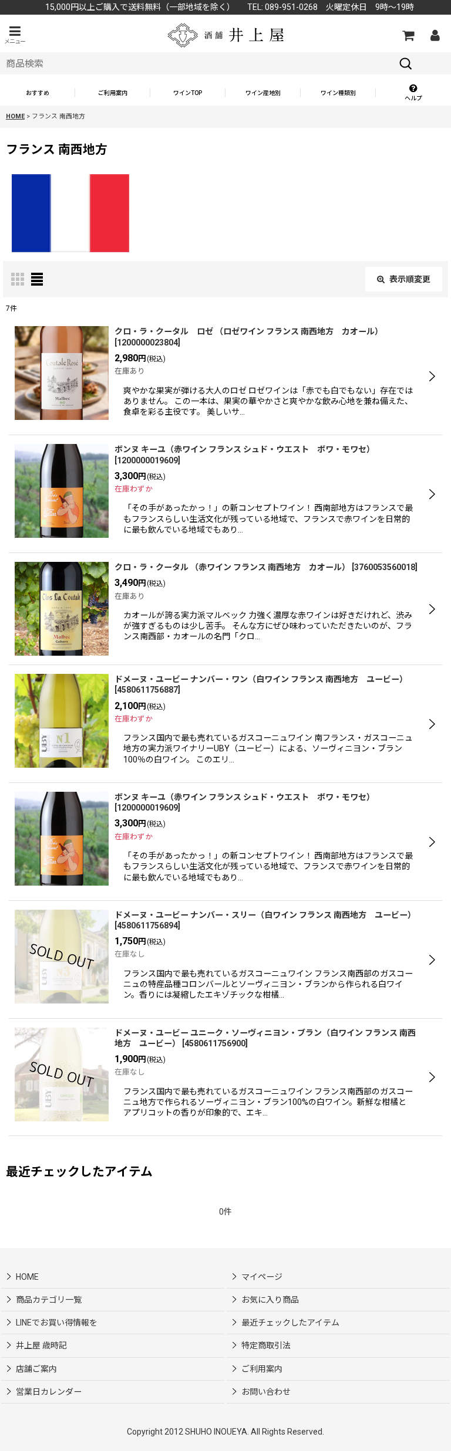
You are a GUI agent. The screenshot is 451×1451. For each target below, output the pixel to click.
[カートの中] (407, 35)
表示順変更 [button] (409, 279)
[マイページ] (434, 35)
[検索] (405, 63)
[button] (14, 34)
